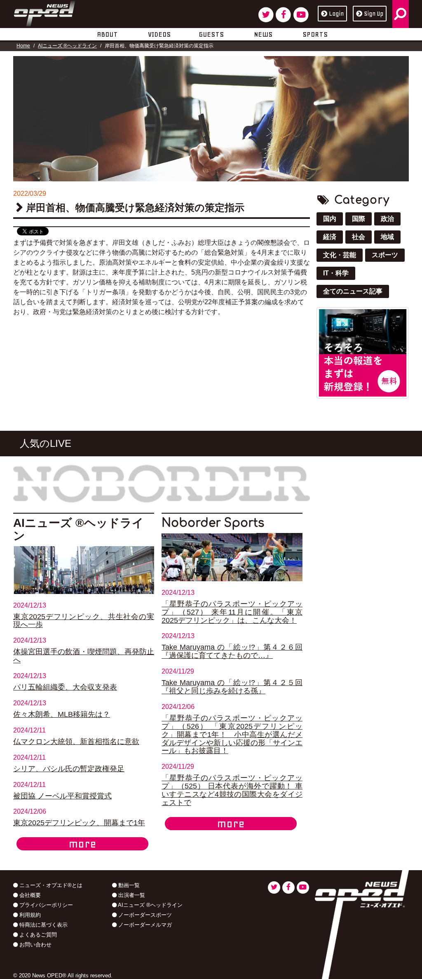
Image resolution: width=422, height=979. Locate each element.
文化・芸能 (339, 254)
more (82, 843)
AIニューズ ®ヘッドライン (67, 46)
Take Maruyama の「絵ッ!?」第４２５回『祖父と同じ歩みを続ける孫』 (232, 686)
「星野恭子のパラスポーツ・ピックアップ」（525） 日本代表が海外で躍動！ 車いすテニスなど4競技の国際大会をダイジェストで (232, 790)
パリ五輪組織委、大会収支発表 (65, 687)
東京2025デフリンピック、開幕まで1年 (79, 823)
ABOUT (107, 34)
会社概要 (29, 895)
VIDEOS (159, 34)
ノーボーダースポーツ (144, 915)
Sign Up (373, 13)
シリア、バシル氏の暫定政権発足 (68, 769)
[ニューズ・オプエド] (44, 12)
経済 (329, 236)
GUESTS (211, 34)
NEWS (263, 34)
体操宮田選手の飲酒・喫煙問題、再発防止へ (83, 656)
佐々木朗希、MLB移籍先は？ (61, 714)
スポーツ (385, 254)
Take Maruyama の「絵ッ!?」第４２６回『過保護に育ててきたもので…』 (232, 651)
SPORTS (315, 34)
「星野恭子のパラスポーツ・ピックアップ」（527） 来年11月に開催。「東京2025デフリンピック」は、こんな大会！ (232, 612)
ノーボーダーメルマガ (144, 925)
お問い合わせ (35, 944)
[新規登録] (362, 352)
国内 (329, 218)
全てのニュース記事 (352, 291)
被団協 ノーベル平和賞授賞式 (62, 796)
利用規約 (29, 915)
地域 (387, 236)
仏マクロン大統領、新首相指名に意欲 (76, 741)
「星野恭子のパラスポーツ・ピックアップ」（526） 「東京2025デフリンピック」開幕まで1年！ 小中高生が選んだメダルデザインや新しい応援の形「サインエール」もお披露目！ (232, 734)
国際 (358, 218)
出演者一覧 (131, 895)
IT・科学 (336, 273)
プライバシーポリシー (45, 905)
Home (23, 46)
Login (336, 13)
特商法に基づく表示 (43, 925)
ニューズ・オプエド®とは (50, 885)
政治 (387, 218)
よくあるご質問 (37, 935)
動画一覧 (128, 885)
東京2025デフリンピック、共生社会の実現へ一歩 (83, 621)
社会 (358, 236)
